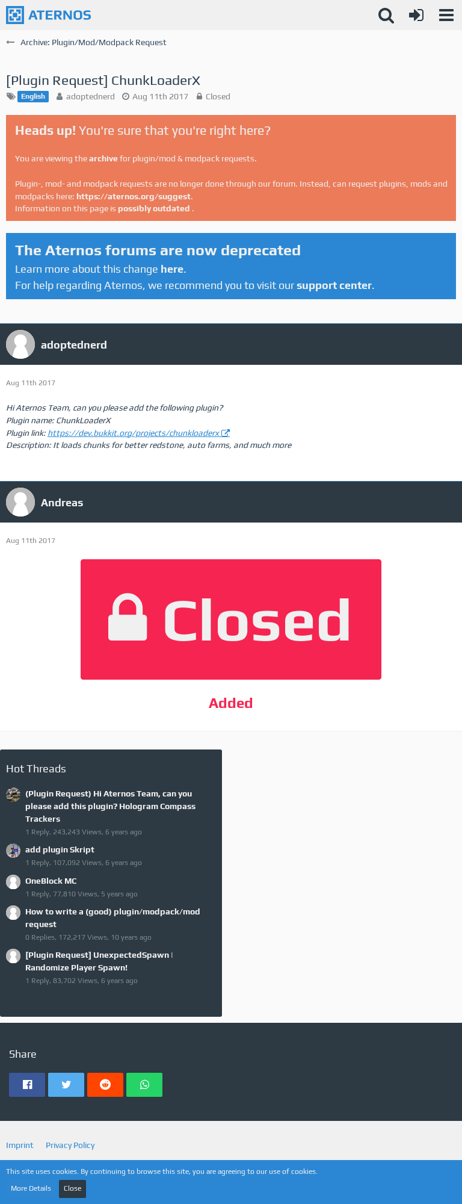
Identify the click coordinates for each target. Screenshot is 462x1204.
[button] (446, 15)
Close (72, 1188)
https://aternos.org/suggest (133, 196)
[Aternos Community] (48, 15)
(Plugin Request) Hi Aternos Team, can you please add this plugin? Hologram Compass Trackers (110, 806)
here (172, 268)
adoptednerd (90, 96)
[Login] (416, 15)
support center (334, 285)
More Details (31, 1188)
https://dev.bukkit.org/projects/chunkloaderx (133, 433)
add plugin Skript (59, 849)
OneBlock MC (50, 881)
